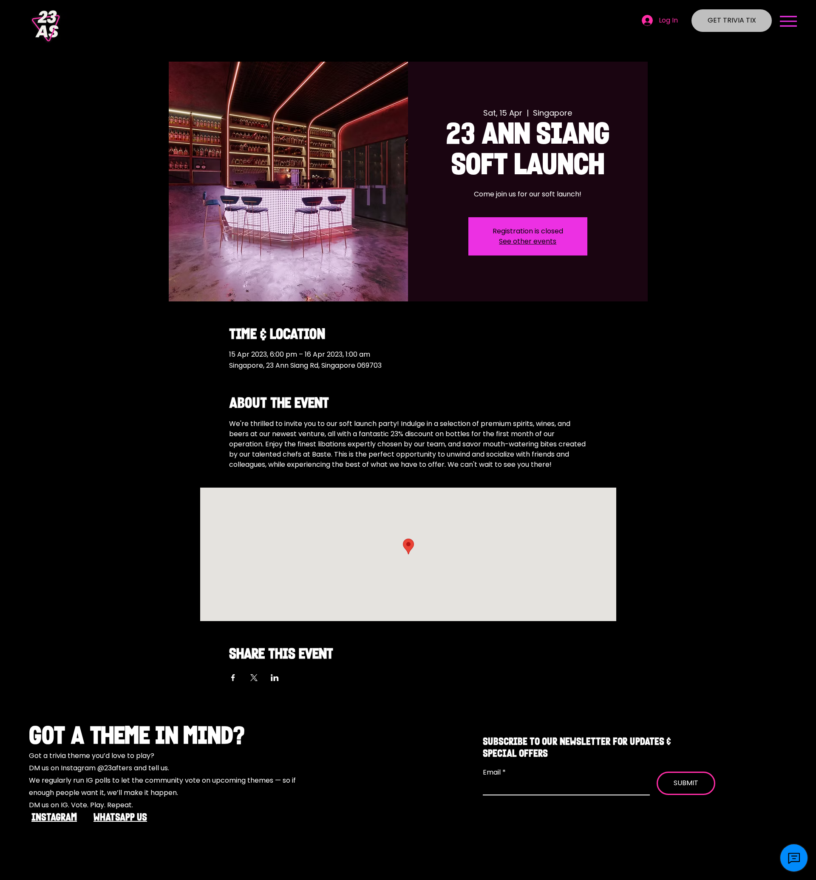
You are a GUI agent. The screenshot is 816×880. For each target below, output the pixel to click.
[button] (788, 21)
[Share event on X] (254, 677)
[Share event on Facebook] (233, 677)
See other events (527, 241)
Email (492, 772)
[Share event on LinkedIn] (275, 677)
